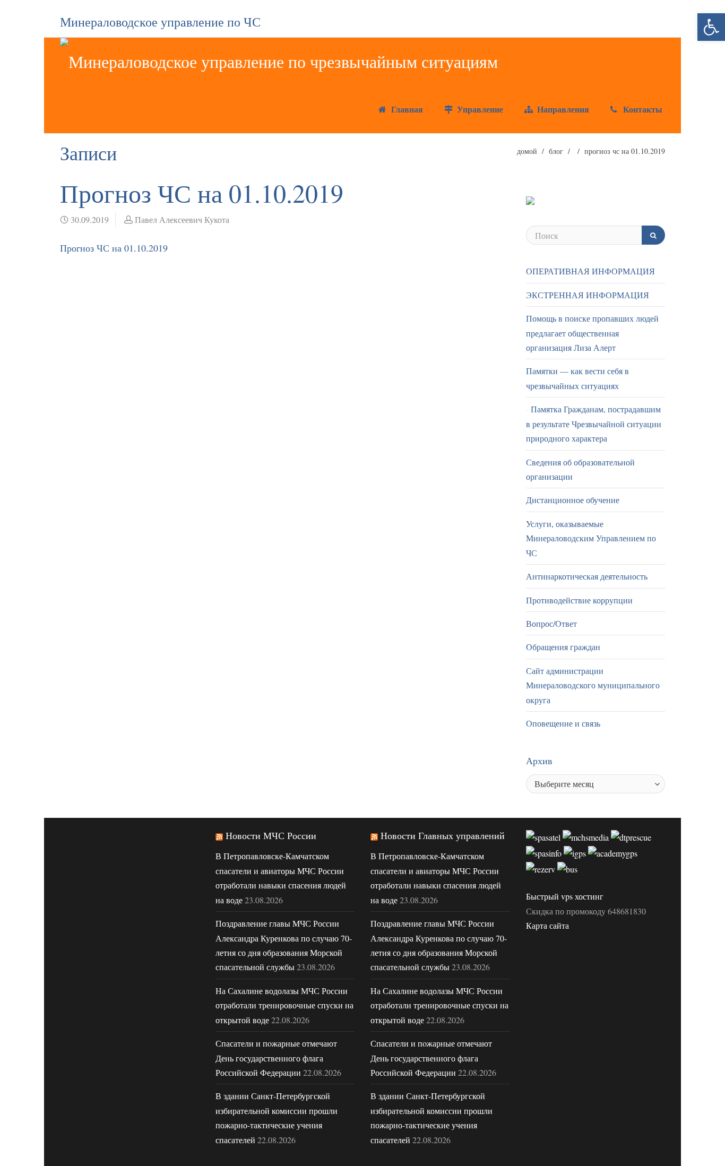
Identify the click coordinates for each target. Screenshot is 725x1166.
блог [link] (556, 151)
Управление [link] (478, 109)
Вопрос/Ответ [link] (551, 623)
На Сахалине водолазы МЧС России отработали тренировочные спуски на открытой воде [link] (284, 1005)
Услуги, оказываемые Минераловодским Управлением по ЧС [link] (591, 538)
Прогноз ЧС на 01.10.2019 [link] (114, 247)
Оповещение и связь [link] (563, 723)
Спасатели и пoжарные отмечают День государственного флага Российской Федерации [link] (276, 1058)
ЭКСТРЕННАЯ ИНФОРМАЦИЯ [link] (587, 294)
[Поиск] (653, 235)
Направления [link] (561, 109)
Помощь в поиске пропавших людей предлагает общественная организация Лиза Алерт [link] (592, 333)
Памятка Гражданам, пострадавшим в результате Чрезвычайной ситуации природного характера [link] (593, 423)
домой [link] (527, 151)
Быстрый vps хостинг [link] (564, 896)
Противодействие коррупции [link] (579, 600)
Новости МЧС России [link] (271, 835)
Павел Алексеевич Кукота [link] (182, 219)
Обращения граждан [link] (563, 646)
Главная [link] (406, 109)
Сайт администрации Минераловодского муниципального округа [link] (593, 685)
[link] (711, 27)
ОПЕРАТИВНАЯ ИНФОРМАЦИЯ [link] (590, 271)
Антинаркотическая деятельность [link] (587, 576)
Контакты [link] (641, 109)
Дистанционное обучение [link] (572, 499)
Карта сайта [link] (547, 925)
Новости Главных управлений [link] (443, 835)
